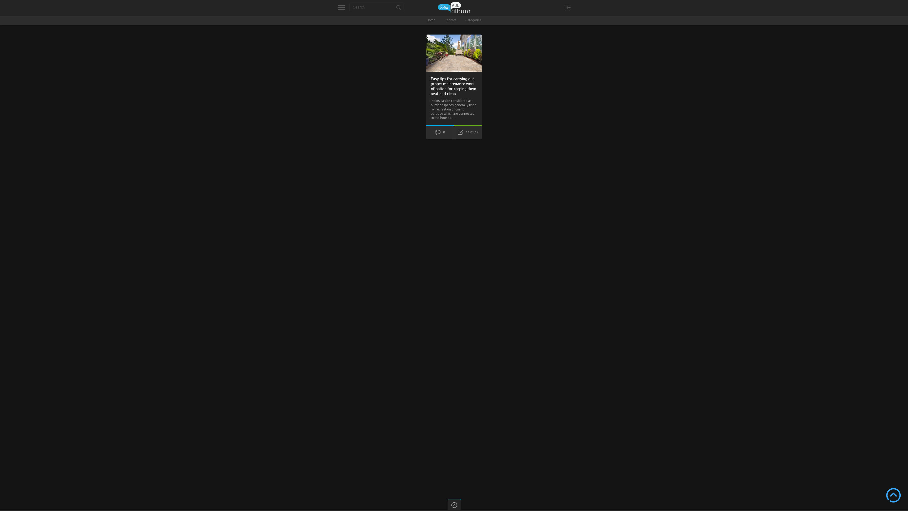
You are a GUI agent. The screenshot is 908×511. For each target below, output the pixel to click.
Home (431, 20)
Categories (341, 7)
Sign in (567, 7)
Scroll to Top (893, 495)
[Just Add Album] (454, 7)
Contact (450, 20)
